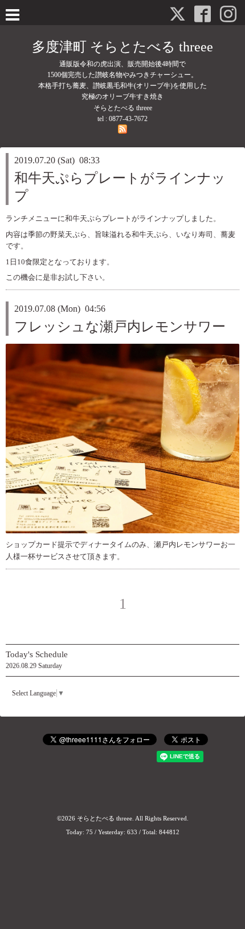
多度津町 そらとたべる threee (122, 46)
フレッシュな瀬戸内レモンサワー (120, 326)
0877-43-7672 (128, 119)
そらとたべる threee (104, 818)
